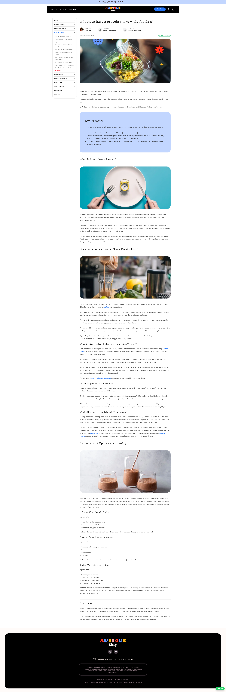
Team (116, 659)
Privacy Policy (112, 683)
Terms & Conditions (90, 683)
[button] (54, 9)
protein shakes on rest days (100, 378)
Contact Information (135, 683)
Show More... (58, 70)
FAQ (94, 659)
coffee (106, 307)
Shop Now (159, 9)
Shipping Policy (122, 683)
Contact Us (102, 659)
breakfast (94, 433)
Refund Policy (102, 683)
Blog (110, 659)
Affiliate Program (127, 659)
